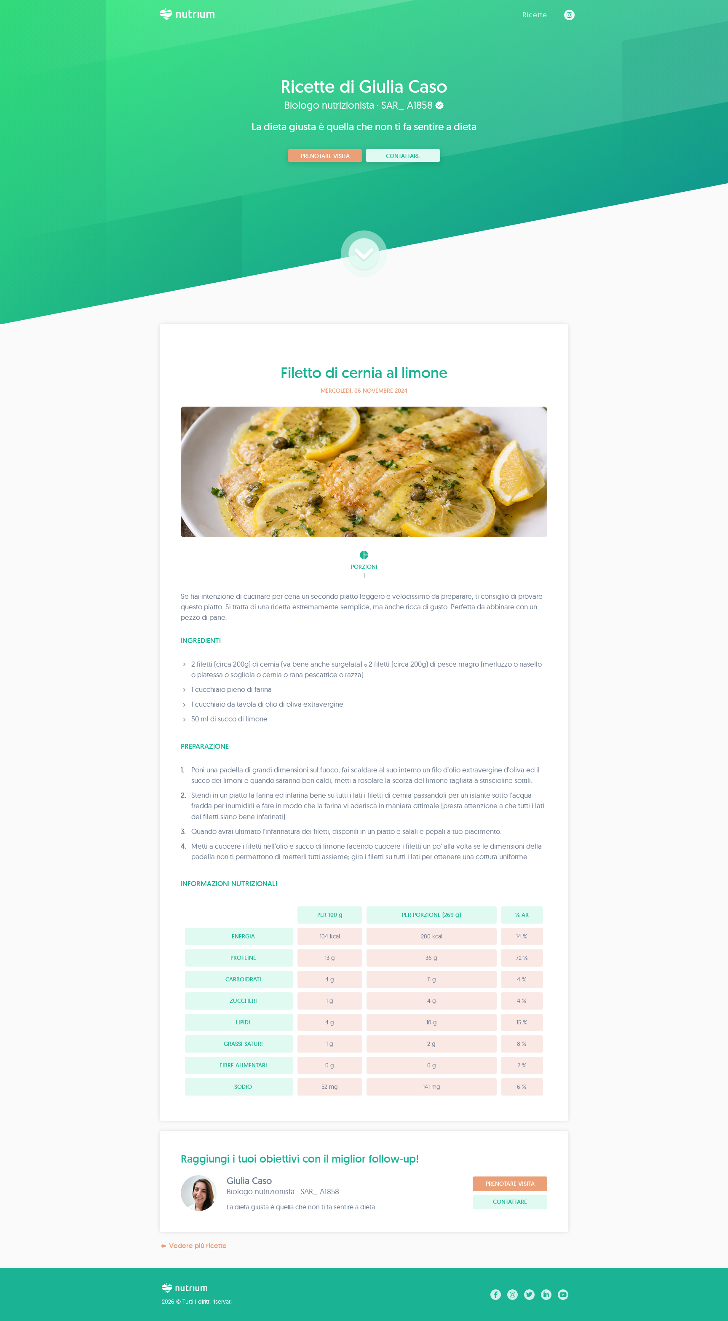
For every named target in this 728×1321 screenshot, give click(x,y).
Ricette (534, 14)
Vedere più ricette (198, 1245)
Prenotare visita (325, 156)
